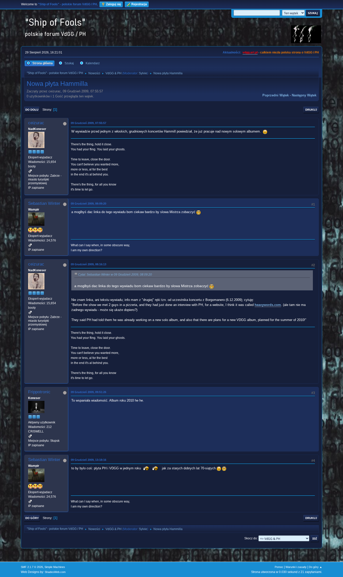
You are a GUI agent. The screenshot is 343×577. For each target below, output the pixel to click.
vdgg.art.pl (250, 52)
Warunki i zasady (296, 566)
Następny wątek (304, 95)
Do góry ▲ (315, 566)
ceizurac (36, 122)
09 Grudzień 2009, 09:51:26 (88, 392)
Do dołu (31, 109)
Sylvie (143, 73)
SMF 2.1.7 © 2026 (32, 566)
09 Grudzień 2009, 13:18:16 (88, 459)
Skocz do (250, 538)
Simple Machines (54, 566)
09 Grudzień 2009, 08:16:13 (88, 264)
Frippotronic (39, 392)
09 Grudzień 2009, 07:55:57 (88, 122)
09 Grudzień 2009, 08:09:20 (88, 203)
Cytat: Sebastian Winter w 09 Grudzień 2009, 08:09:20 (115, 274)
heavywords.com (268, 305)
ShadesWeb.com (55, 571)
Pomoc (279, 566)
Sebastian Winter (44, 203)
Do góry (32, 518)
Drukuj (311, 109)
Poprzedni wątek (275, 95)
